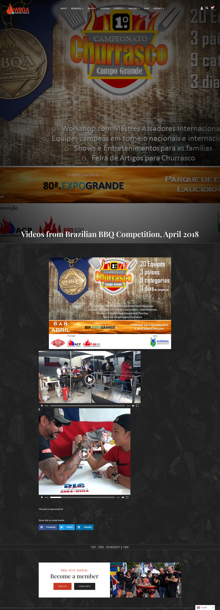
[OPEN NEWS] (95, 8)
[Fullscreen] (137, 405)
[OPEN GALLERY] (139, 8)
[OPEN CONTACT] (163, 8)
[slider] (87, 405)
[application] (90, 379)
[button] (207, 8)
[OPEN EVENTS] (124, 8)
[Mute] (133, 405)
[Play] (42, 405)
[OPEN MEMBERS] (83, 8)
